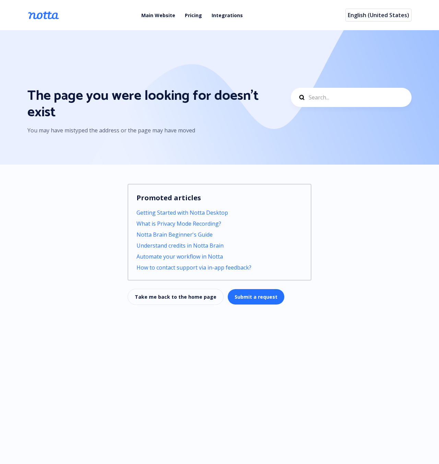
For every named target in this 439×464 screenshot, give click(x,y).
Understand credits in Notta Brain (180, 245)
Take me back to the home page (175, 297)
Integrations (227, 15)
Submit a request (256, 297)
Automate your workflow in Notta (180, 256)
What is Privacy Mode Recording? (179, 223)
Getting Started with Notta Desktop (182, 212)
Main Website (158, 15)
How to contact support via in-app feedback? (194, 267)
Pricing (193, 15)
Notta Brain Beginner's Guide (175, 234)
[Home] (43, 15)
